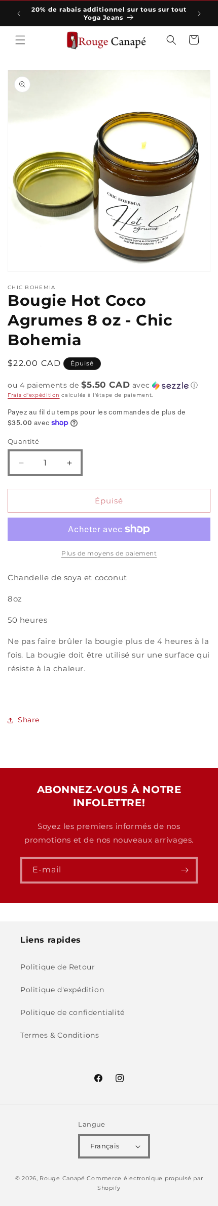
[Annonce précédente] (19, 14)
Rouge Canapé (63, 1178)
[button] (20, 40)
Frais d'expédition (34, 395)
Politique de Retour (57, 966)
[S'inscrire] (184, 870)
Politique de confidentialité (72, 1012)
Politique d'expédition (62, 989)
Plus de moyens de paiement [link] (109, 553)
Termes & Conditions (59, 1035)
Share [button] (29, 719)
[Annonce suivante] (199, 14)
